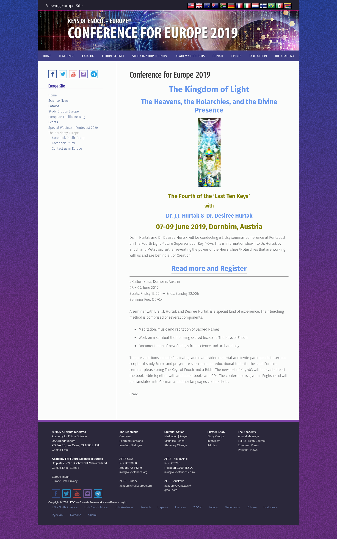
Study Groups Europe (63, 111)
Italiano (213, 507)
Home (52, 95)
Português (270, 507)
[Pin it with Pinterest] (153, 400)
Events (53, 122)
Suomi (92, 515)
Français (181, 507)
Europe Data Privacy (64, 481)
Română (75, 515)
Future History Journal (251, 441)
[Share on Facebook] (132, 400)
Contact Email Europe (65, 467)
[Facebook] (52, 74)
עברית (197, 507)
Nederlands (232, 507)
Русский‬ (57, 515)
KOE (72, 502)
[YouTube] (73, 74)
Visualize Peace (174, 441)
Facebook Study (63, 143)
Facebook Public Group (68, 137)
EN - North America (64, 507)
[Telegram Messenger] (94, 74)
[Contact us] (83, 74)
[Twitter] (63, 74)
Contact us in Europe (67, 148)
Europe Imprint (61, 476)
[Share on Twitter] (139, 400)
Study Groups (215, 436)
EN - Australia (123, 507)
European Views (248, 445)
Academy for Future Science (69, 436)
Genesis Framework (91, 502)
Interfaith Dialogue (130, 445)
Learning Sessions (131, 441)
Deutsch (145, 507)
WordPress (111, 502)
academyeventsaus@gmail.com (177, 488)
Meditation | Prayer (176, 436)
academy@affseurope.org (135, 485)
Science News (58, 100)
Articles (212, 445)
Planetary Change (175, 445)
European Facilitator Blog (66, 117)
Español (162, 507)
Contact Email (60, 450)
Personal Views (247, 450)
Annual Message (248, 436)
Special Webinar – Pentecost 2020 (73, 127)
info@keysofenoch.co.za (179, 472)
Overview (125, 436)
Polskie (252, 507)
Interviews (213, 441)
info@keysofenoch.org (133, 472)
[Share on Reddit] (146, 400)
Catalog (53, 106)
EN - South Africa (96, 507)
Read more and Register (209, 268)
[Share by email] (160, 400)
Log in (123, 502)
